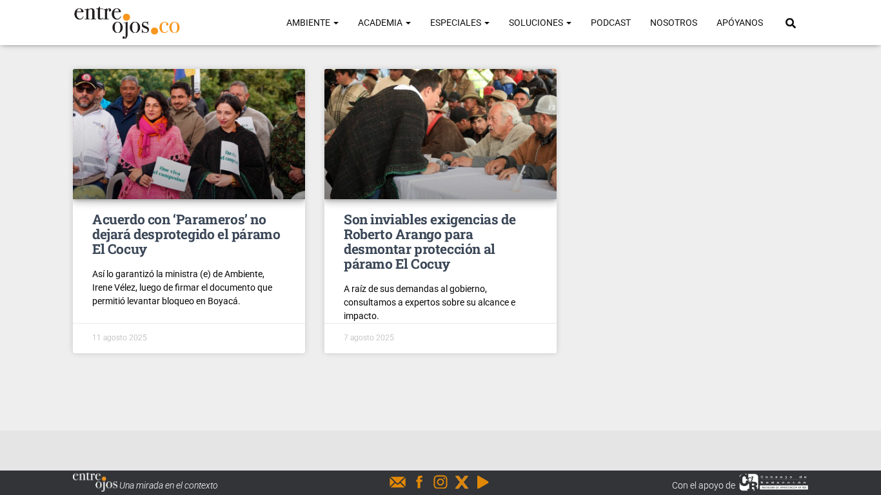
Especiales (456, 22)
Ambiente (309, 22)
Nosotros (673, 22)
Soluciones (537, 22)
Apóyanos (740, 22)
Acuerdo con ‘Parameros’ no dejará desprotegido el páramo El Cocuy (186, 234)
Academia (381, 22)
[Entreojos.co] (126, 22)
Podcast (611, 22)
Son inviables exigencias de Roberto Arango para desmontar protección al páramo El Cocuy (429, 241)
